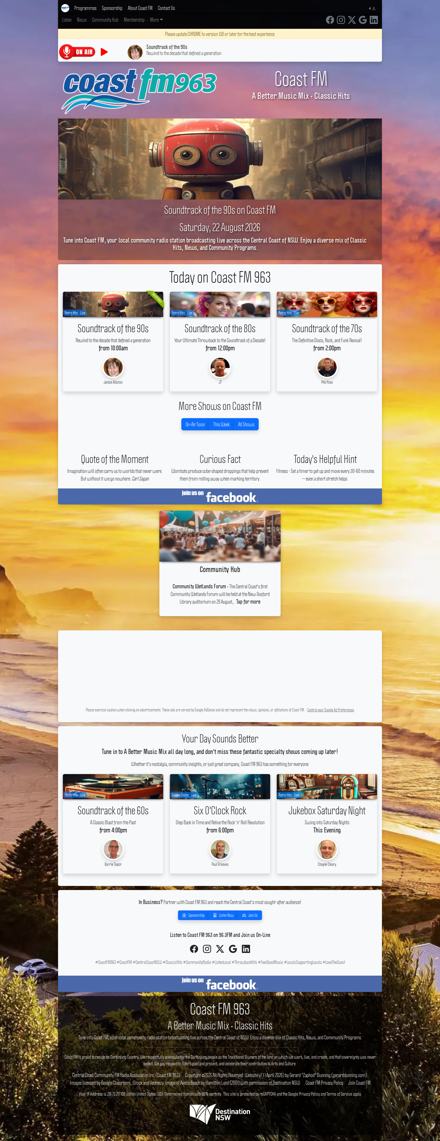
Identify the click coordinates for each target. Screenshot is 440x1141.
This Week (221, 424)
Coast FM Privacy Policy (324, 1083)
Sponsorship (196, 915)
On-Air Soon (195, 424)
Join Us (253, 915)
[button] (373, 8)
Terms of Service (339, 1094)
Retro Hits (71, 312)
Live (82, 312)
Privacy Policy (309, 1094)
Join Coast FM (359, 1083)
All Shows (246, 424)
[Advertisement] (220, 670)
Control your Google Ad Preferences (330, 709)
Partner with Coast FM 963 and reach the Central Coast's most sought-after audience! (220, 902)
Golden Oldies (180, 795)
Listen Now (226, 915)
